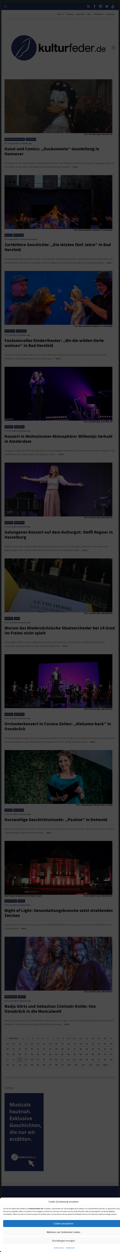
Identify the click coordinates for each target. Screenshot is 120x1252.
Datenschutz (59, 1248)
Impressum (70, 1248)
